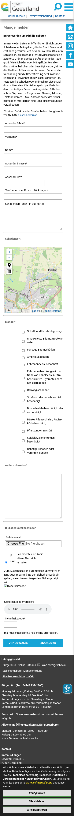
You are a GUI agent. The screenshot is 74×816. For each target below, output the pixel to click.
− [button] (9, 257)
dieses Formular (27, 115)
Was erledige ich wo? (54, 665)
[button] (9, 266)
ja (11, 555)
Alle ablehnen (37, 801)
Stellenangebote (11, 670)
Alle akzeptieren (37, 809)
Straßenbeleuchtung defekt (18, 676)
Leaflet (35, 311)
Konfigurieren (37, 793)
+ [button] (9, 251)
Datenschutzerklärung (39, 782)
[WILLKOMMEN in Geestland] (20, 7)
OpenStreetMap (52, 311)
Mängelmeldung (32, 670)
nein (13, 561)
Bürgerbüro (9, 665)
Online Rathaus (27, 665)
